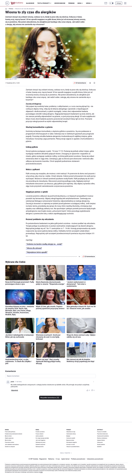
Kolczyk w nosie (70, 444)
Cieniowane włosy (71, 434)
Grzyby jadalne (101, 444)
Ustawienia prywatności (94, 459)
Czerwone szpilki (70, 438)
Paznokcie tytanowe (102, 434)
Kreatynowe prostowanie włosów (13, 434)
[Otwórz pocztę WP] (105, 3)
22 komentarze (81, 83)
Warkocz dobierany (102, 438)
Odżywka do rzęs (70, 431)
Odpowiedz (14, 390)
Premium (71, 3)
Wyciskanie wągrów (71, 442)
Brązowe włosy (70, 440)
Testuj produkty (43, 3)
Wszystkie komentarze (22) (49, 398)
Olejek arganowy (9, 438)
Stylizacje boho (40, 446)
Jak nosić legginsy (40, 440)
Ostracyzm (100, 442)
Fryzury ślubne (39, 434)
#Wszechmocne (59, 3)
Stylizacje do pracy (40, 442)
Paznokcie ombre (9, 442)
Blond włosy (8, 440)
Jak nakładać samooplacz (12, 444)
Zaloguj (119, 3)
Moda (79, 3)
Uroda (88, 3)
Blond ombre (8, 436)
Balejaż (68, 436)
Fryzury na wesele (101, 431)
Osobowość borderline (103, 436)
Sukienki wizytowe (40, 444)
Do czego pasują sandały (42, 438)
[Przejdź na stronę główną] (7, 5)
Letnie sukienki (39, 436)
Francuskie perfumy (10, 431)
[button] (111, 3)
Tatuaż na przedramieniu (72, 446)
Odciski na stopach (10, 446)
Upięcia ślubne (101, 440)
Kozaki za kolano (40, 431)
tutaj (41, 472)
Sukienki (99, 446)
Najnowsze (30, 3)
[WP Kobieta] (18, 3)
